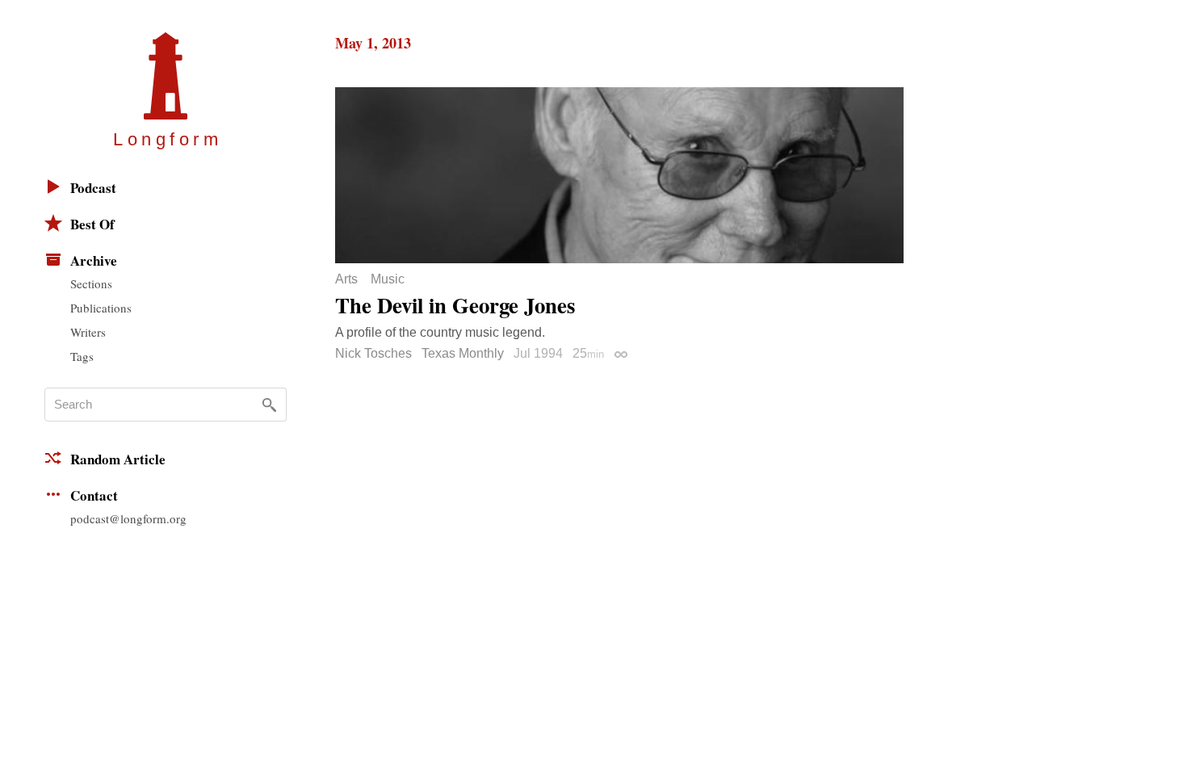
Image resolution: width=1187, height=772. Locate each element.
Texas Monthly (463, 353)
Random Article (118, 459)
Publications (101, 308)
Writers (88, 332)
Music (388, 279)
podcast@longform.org (128, 518)
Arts (346, 279)
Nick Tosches (373, 353)
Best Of (92, 224)
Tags (82, 356)
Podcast (93, 188)
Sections (91, 283)
